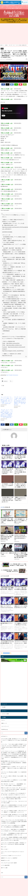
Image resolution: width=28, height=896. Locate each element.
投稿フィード (4, 723)
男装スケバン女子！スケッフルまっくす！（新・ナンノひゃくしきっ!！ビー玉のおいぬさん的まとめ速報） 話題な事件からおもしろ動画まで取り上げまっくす (14, 789)
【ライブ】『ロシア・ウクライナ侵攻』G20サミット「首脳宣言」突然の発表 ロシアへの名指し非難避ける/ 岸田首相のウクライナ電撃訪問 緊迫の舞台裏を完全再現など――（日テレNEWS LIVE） (7, 413)
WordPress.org (4, 729)
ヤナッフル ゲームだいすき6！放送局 (9, 862)
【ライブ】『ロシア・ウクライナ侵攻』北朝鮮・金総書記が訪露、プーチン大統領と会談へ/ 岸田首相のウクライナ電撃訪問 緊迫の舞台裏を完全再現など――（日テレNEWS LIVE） (20, 401)
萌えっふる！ (4, 846)
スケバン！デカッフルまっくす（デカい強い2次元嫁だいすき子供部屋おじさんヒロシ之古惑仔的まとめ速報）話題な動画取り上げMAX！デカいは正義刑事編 (14, 821)
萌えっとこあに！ (4, 849)
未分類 (2, 48)
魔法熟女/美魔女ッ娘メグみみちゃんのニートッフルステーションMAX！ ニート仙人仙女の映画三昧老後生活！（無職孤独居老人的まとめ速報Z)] (13, 763)
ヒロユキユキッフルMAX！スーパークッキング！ (11, 855)
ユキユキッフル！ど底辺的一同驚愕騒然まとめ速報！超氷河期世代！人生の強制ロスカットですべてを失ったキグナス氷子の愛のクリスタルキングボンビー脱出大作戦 (14, 839)
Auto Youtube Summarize (12, 375)
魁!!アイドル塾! (4, 867)
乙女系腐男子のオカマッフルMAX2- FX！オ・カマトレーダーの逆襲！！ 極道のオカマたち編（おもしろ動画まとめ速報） (13, 768)
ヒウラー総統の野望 (5, 865)
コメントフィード (5, 726)
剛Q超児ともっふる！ (5, 860)
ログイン (3, 720)
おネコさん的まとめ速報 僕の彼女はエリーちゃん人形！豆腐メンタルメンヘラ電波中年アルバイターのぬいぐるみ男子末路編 (14, 740)
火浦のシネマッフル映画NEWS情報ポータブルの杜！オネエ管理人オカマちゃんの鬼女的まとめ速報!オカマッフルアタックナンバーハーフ (14, 807)
